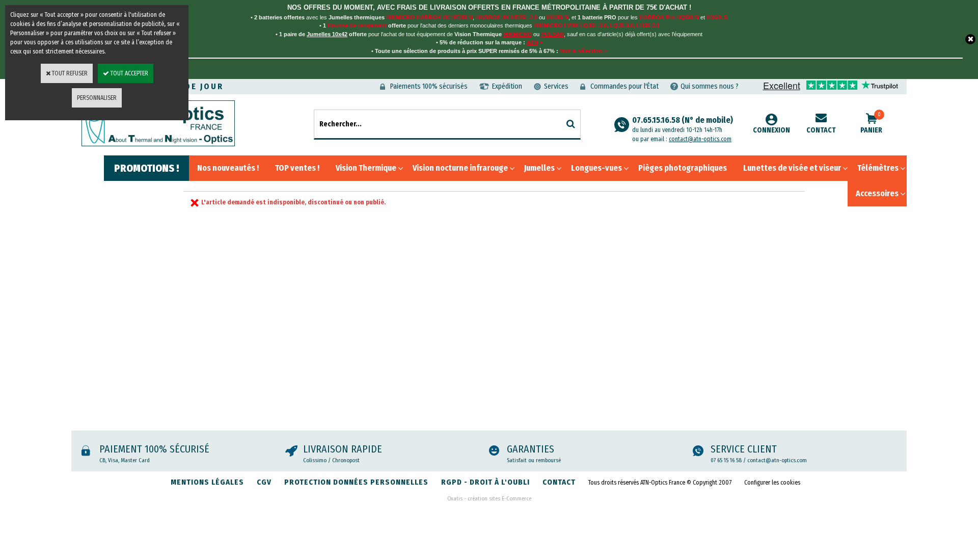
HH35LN (557, 17)
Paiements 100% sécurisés (429, 86)
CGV (264, 482)
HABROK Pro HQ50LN (669, 17)
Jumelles (539, 168)
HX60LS (717, 17)
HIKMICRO (517, 34)
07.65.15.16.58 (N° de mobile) (682, 124)
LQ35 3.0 (621, 25)
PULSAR (552, 34)
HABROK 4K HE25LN (444, 17)
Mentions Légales (207, 482)
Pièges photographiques (682, 168)
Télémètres (878, 168)
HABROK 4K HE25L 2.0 (506, 17)
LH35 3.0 (647, 25)
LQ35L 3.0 (593, 25)
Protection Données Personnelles (356, 482)
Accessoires (877, 193)
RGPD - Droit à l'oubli (485, 482)
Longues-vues (596, 168)
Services (556, 86)
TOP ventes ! (297, 168)
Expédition (507, 86)
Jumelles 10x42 (327, 34)
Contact (821, 130)
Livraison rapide (342, 449)
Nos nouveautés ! (228, 168)
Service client (744, 449)
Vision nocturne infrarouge (460, 168)
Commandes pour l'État (624, 86)
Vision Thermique (366, 168)
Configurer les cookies (772, 482)
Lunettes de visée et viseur (792, 168)
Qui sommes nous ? (710, 86)
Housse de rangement (357, 25)
